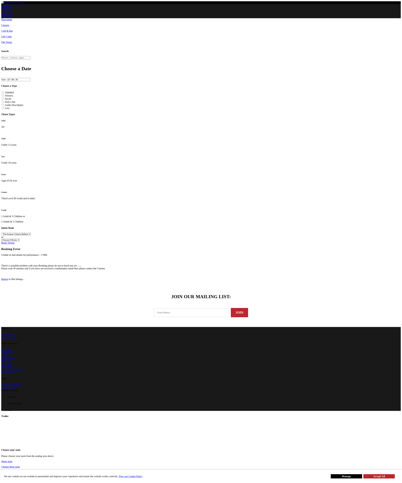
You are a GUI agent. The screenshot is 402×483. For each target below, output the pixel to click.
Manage (346, 476)
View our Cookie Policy (130, 476)
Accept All (379, 476)
